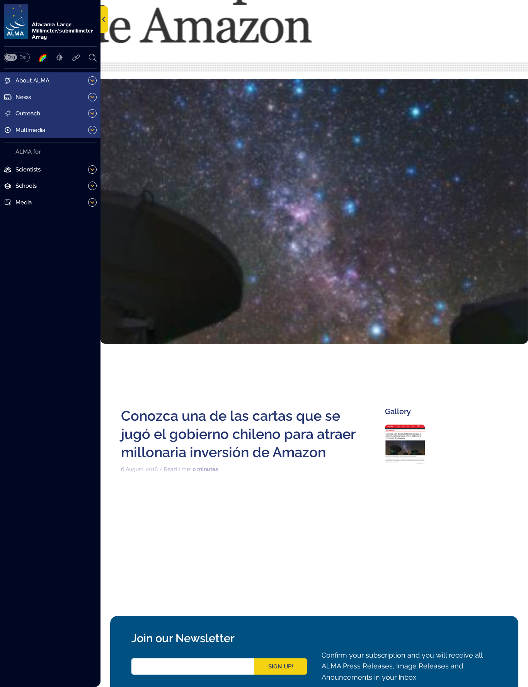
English (11, 57)
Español (22, 57)
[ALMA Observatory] (50, 22)
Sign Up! (280, 666)
